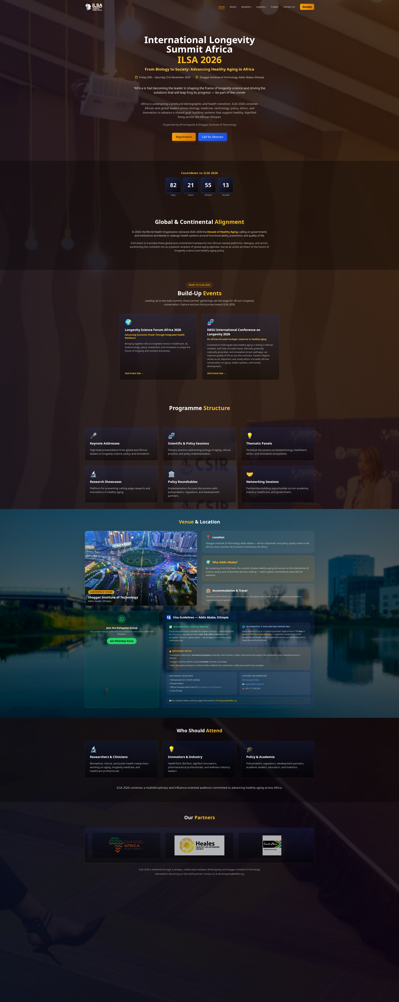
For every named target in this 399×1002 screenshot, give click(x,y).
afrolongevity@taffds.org (226, 700)
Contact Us (289, 6)
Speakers (246, 6)
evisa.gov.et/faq (252, 680)
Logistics (261, 6)
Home (222, 6)
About (233, 6)
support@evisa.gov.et (254, 684)
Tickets (274, 6)
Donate (307, 7)
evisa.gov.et (176, 634)
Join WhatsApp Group (121, 640)
